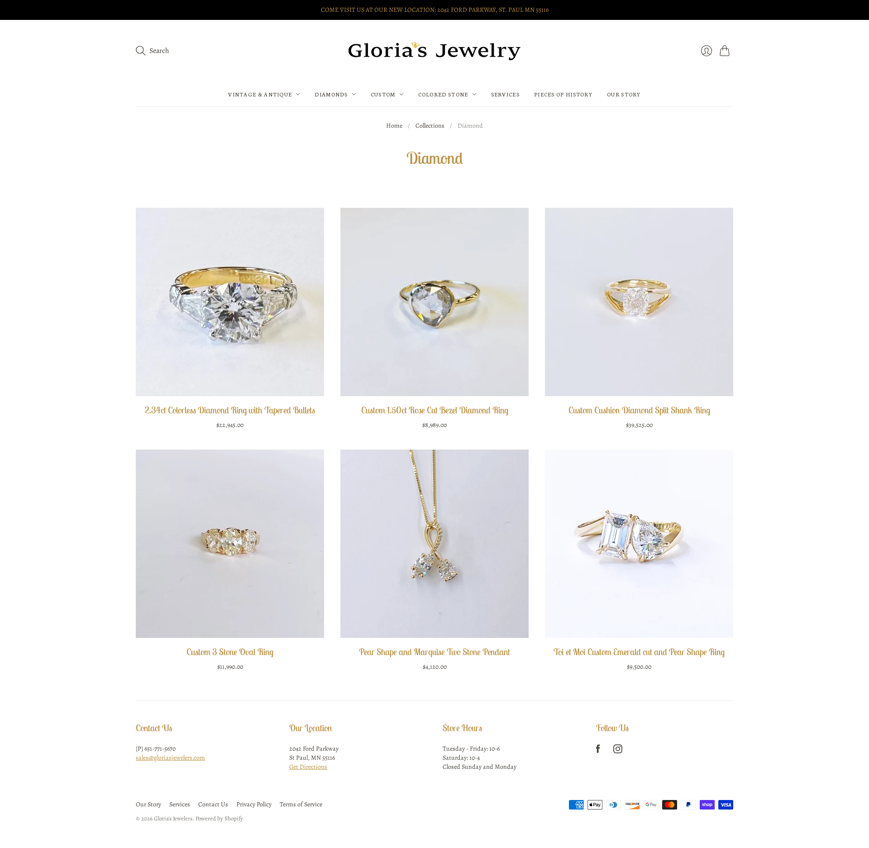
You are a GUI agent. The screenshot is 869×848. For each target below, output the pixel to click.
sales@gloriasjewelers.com (170, 757)
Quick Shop (230, 382)
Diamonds (331, 94)
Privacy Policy (254, 804)
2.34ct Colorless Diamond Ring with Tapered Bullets (230, 410)
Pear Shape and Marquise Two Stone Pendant (434, 651)
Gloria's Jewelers (173, 818)
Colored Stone (443, 94)
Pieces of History (563, 94)
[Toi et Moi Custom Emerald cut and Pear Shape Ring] (639, 544)
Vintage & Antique (260, 94)
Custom (383, 94)
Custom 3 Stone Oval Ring (229, 651)
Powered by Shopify (219, 818)
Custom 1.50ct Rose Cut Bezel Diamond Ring (434, 410)
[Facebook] (598, 751)
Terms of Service (301, 804)
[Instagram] (617, 751)
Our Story (624, 94)
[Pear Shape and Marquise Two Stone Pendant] (434, 544)
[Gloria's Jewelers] (434, 51)
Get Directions (308, 766)
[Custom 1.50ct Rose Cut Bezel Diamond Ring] (434, 302)
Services (505, 94)
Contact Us (213, 804)
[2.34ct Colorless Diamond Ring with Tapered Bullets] (230, 302)
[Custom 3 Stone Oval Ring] (230, 544)
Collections (429, 125)
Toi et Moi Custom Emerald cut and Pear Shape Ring (639, 651)
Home (394, 125)
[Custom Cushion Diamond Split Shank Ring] (639, 302)
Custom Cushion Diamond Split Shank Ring (639, 410)
